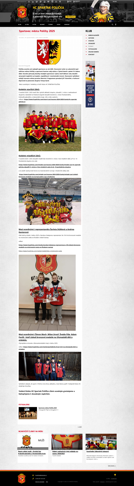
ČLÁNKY (50, 24)
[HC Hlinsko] (48, 1)
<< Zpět (80, 427)
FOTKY (58, 24)
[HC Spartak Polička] (29, 1)
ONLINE (115, 1)
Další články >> (112, 466)
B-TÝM (34, 24)
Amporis (102, 482)
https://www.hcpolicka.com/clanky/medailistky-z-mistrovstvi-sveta (40, 251)
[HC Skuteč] (60, 1)
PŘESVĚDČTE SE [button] (70, 16)
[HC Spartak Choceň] (44, 1)
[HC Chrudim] (33, 1)
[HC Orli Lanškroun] (56, 1)
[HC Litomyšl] (40, 1)
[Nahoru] (115, 475)
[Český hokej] (69, 1)
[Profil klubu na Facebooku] (116, 24)
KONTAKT (66, 24)
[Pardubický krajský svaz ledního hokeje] (76, 1)
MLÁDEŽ (42, 24)
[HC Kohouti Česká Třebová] (52, 1)
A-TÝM (27, 24)
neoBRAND (114, 478)
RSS (47, 482)
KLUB (19, 24)
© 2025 (65, 481)
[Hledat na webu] (112, 24)
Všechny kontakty (39, 482)
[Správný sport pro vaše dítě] (90, 107)
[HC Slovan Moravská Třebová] (37, 1)
